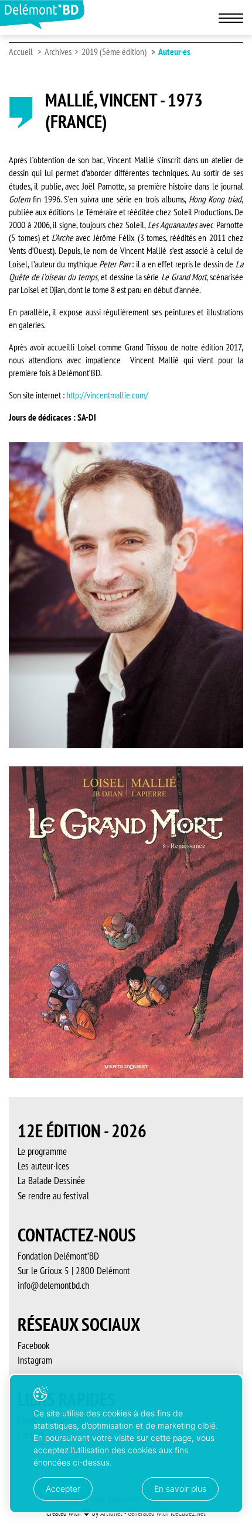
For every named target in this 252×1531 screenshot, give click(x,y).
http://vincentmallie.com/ (107, 395)
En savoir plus (180, 1489)
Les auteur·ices (43, 1166)
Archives (58, 51)
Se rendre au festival (53, 1195)
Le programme (42, 1151)
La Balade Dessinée (51, 1180)
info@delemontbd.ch (53, 1285)
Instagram (35, 1360)
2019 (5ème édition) (114, 51)
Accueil (21, 51)
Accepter (63, 1489)
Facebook (34, 1345)
